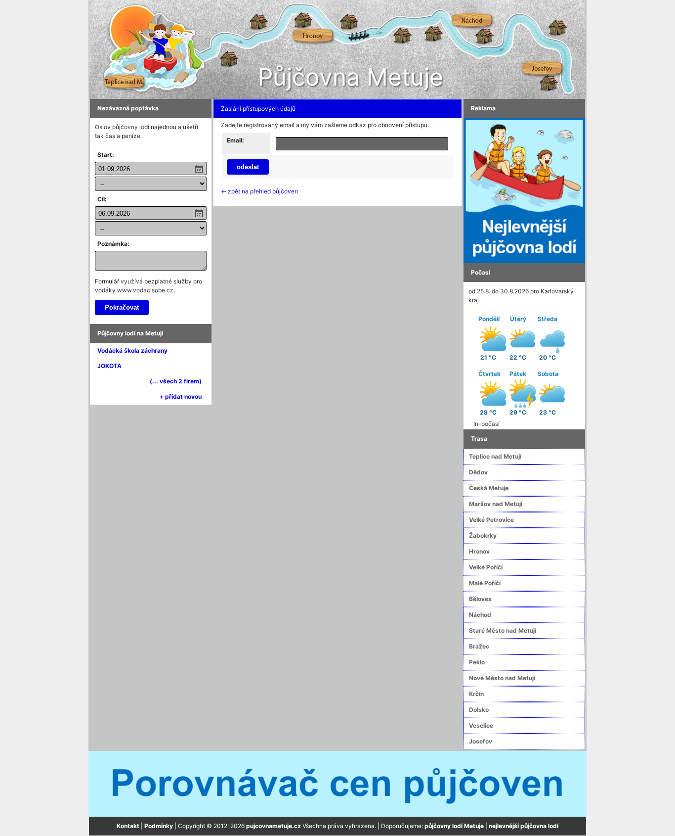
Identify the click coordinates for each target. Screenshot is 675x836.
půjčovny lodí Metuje (454, 826)
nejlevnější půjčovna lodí (523, 826)
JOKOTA (109, 366)
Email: (235, 140)
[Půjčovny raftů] (524, 189)
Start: (105, 154)
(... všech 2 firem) (176, 381)
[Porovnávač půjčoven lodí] (337, 783)
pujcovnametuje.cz (273, 826)
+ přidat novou (181, 396)
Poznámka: (113, 243)
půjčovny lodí (130, 127)
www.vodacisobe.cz (145, 290)
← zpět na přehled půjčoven (259, 191)
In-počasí (486, 423)
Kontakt (128, 826)
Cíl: (102, 199)
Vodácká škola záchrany (132, 350)
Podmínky (158, 826)
